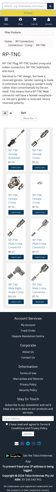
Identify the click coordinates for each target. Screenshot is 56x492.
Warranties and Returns (28, 378)
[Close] (28, 13)
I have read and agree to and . (29, 426)
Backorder (40, 302)
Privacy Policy (28, 384)
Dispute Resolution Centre (28, 336)
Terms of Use (28, 373)
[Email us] (17, 443)
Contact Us (28, 357)
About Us (28, 352)
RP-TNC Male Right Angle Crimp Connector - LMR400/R (16, 292)
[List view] (10, 113)
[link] (22, 443)
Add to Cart (16, 167)
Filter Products (13, 32)
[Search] (50, 6)
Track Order (28, 330)
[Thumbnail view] (5, 113)
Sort (22, 112)
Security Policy (28, 390)
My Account (28, 325)
